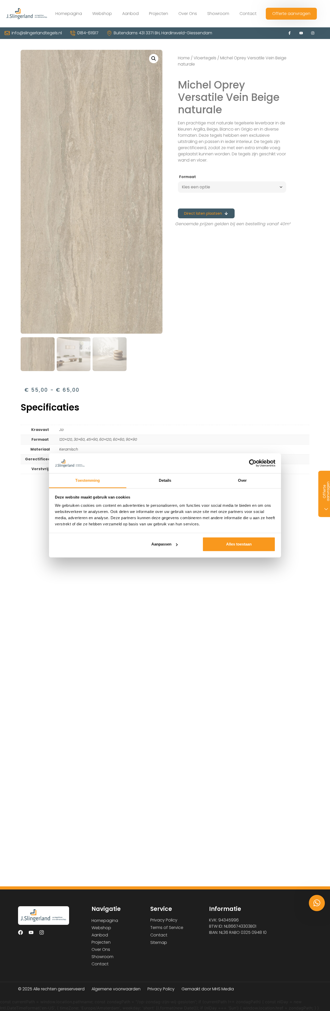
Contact (248, 14)
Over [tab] (242, 480)
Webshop (102, 14)
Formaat (187, 177)
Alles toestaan (239, 544)
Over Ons (187, 14)
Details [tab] (165, 480)
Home (184, 58)
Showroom (218, 14)
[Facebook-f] (289, 33)
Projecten (158, 14)
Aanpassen (161, 544)
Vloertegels (205, 58)
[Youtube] (301, 33)
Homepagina (68, 14)
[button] (153, 58)
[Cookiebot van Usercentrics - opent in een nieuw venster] (252, 463)
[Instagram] (313, 33)
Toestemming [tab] (87, 480)
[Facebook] (20, 932)
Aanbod (130, 14)
